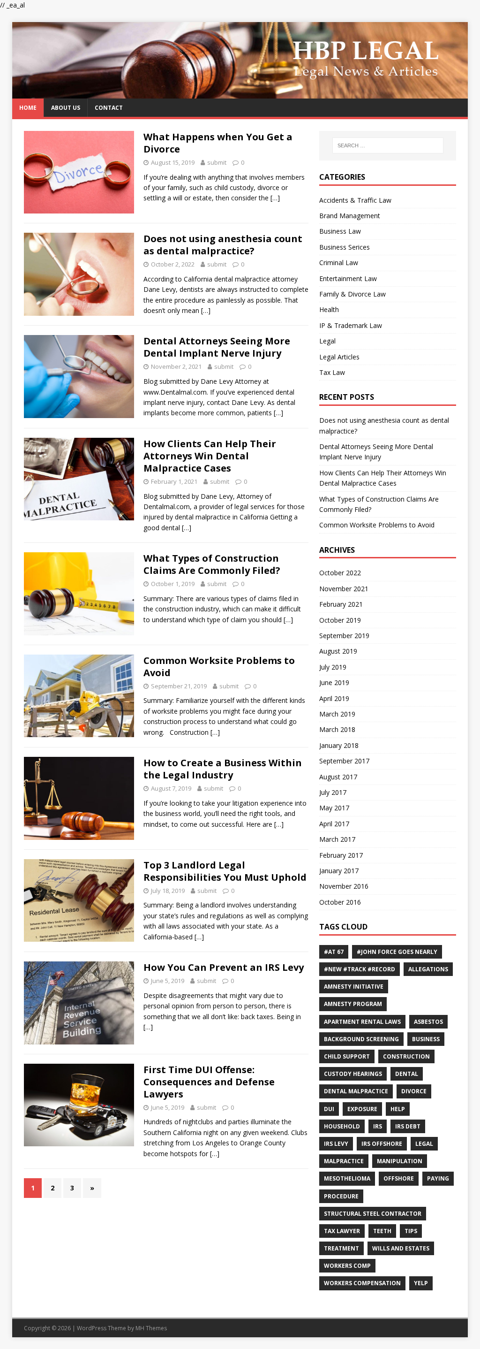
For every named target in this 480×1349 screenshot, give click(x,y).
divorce (414, 1091)
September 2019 (344, 635)
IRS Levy (336, 1144)
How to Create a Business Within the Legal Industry (222, 768)
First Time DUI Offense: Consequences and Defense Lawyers (209, 1081)
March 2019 (337, 713)
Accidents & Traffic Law (355, 200)
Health (329, 309)
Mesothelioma (347, 1178)
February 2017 (341, 855)
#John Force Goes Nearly (397, 952)
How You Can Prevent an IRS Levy (223, 967)
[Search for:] (388, 145)
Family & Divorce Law (352, 294)
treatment (341, 1248)
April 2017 (334, 823)
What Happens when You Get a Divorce (217, 142)
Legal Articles (339, 356)
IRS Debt (407, 1126)
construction (406, 1056)
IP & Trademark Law (350, 325)
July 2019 (332, 667)
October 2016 (340, 902)
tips (411, 1231)
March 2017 (337, 839)
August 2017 (338, 776)
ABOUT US (65, 108)
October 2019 (340, 620)
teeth (382, 1231)
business (426, 1039)
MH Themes (151, 1328)
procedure (341, 1196)
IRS (377, 1126)
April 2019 (334, 698)
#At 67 (334, 952)
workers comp (347, 1266)
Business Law (340, 231)
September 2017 (344, 760)
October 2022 (340, 572)
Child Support (347, 1056)
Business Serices (344, 247)
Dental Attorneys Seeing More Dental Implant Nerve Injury (216, 347)
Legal (327, 340)
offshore (398, 1178)
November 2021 (343, 588)
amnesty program (353, 1004)
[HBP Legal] (240, 92)
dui (329, 1109)
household (342, 1126)
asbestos (428, 1022)
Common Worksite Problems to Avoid (219, 666)
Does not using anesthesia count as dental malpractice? (222, 244)
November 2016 (343, 886)
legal (424, 1144)
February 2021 (341, 604)
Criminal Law (338, 262)
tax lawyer (342, 1231)
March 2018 (337, 729)
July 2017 (332, 792)
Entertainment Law (348, 278)
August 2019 (338, 651)
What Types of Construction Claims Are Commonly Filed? (211, 564)
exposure (362, 1109)
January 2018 (339, 745)
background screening (361, 1039)
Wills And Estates (400, 1248)
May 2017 (334, 807)
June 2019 (334, 682)
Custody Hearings (353, 1074)
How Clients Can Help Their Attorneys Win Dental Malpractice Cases (209, 455)
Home (28, 108)
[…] (275, 197)
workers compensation (362, 1283)
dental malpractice (356, 1091)
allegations (428, 969)
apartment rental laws (362, 1022)
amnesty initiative (353, 987)
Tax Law (332, 372)
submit (216, 162)
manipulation (399, 1161)
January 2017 (339, 870)
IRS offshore (381, 1144)
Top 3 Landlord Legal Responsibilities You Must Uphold (225, 871)
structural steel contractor (372, 1214)
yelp (421, 1283)
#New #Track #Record (359, 969)
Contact (109, 108)
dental (406, 1074)
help (397, 1109)
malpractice (344, 1161)
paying (438, 1178)
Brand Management (349, 215)
